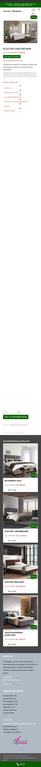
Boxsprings (12, 425)
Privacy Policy (7, 684)
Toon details (12, 490)
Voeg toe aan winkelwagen (15, 417)
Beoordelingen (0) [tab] (20, 433)
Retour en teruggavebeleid (11, 680)
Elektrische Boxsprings (21, 425)
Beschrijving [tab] (8, 433)
